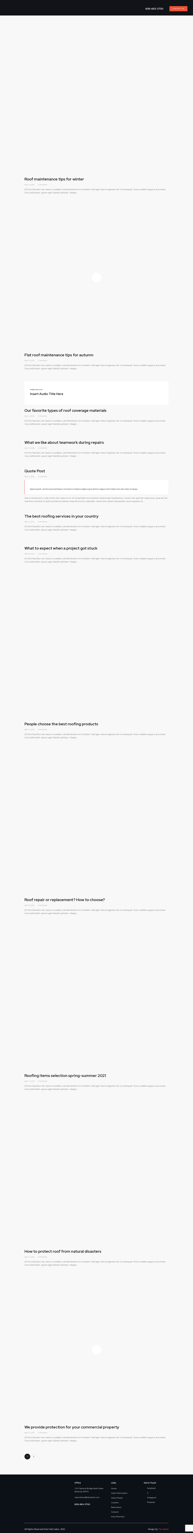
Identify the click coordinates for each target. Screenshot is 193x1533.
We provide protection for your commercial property (71, 1427)
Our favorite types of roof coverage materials (65, 410)
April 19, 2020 (29, 729)
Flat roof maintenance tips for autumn (58, 355)
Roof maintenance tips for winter (54, 179)
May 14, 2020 (29, 185)
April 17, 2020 (29, 1081)
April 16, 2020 (29, 1257)
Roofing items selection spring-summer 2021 (65, 1075)
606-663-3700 (82, 1504)
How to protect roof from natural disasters (62, 1251)
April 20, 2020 (29, 554)
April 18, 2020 (29, 905)
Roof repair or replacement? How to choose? (64, 899)
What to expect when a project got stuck (60, 548)
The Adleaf (163, 1529)
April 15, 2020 (29, 1433)
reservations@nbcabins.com (86, 1497)
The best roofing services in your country (61, 516)
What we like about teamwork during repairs (64, 442)
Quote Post (34, 471)
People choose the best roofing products (61, 724)
